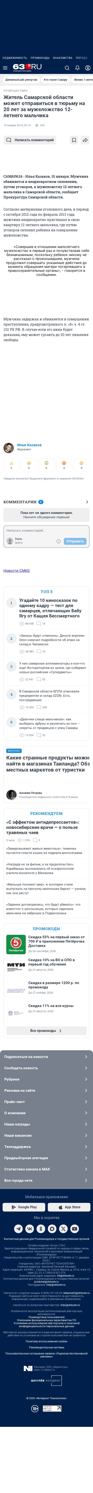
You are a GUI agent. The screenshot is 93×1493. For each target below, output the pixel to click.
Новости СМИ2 (16, 570)
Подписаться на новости (26, 1057)
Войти (18, 542)
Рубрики (11, 1079)
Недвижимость (15, 57)
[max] (52, 1228)
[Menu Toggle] (5, 68)
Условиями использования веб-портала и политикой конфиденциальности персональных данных (47, 1325)
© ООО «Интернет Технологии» (46, 1398)
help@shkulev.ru (56, 1284)
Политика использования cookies (46, 1341)
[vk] (29, 1228)
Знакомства (62, 57)
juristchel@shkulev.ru (46, 1281)
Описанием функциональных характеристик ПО (46, 1320)
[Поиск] (67, 68)
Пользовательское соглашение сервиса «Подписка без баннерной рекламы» (46, 1355)
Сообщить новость (21, 1068)
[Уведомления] (77, 68)
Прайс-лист (14, 1102)
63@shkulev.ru (65, 1275)
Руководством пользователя (47, 1317)
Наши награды (17, 1124)
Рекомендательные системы (46, 1347)
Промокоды (40, 57)
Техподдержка (17, 1147)
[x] (63, 1228)
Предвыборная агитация (26, 1158)
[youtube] (74, 1228)
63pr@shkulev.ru (70, 1305)
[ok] (41, 1228)
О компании (15, 1113)
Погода (82, 57)
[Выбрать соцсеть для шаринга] (85, 140)
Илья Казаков (29, 445)
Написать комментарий (34, 140)
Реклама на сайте (19, 1090)
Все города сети (18, 1180)
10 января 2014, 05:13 (17, 125)
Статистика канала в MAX (27, 1169)
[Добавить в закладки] (74, 140)
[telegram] (18, 1228)
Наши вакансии (18, 1135)
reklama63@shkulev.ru (76, 1293)
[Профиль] (88, 68)
